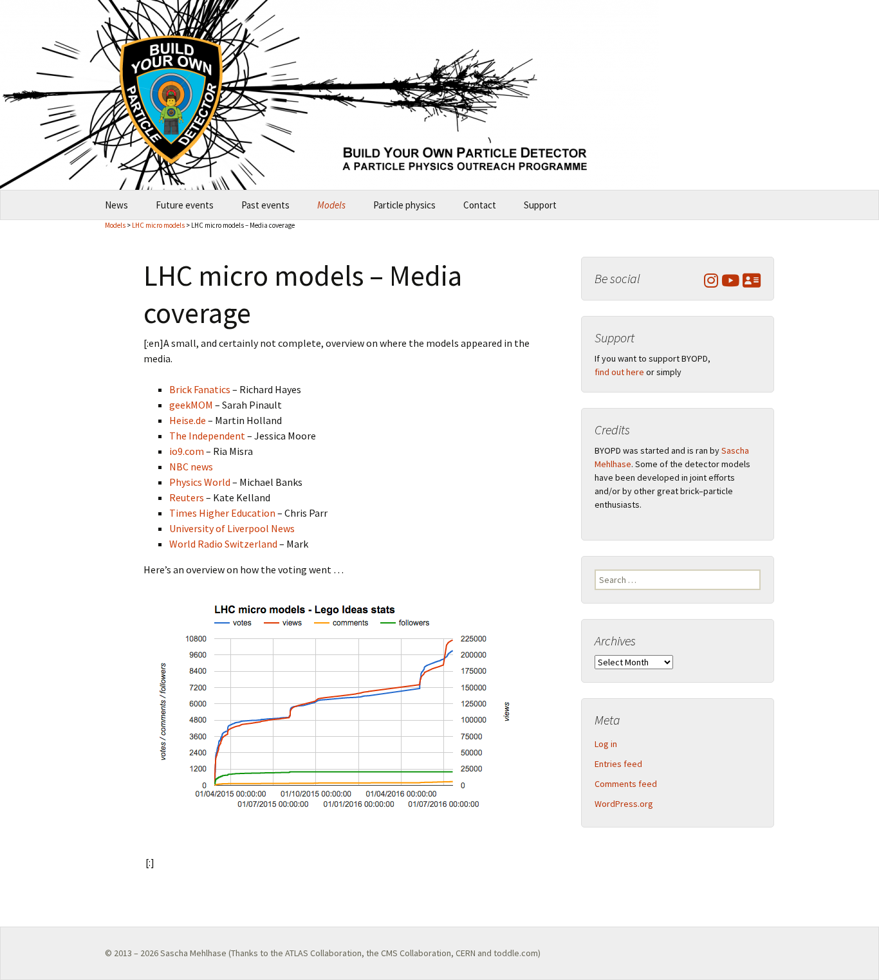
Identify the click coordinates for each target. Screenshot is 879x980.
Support (540, 205)
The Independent (207, 435)
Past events (265, 205)
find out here (619, 372)
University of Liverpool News (232, 528)
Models (331, 205)
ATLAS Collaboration (323, 953)
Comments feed (626, 784)
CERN (466, 953)
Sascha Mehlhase (193, 953)
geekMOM (191, 404)
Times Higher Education (222, 512)
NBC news (191, 466)
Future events (185, 205)
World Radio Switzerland (223, 543)
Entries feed (618, 764)
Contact (479, 205)
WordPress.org (624, 803)
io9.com (186, 451)
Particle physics (404, 205)
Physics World (199, 482)
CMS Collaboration (416, 953)
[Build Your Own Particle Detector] (439, 95)
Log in (606, 744)
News (116, 205)
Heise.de (187, 420)
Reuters (186, 497)
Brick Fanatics (199, 389)
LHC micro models (158, 225)
